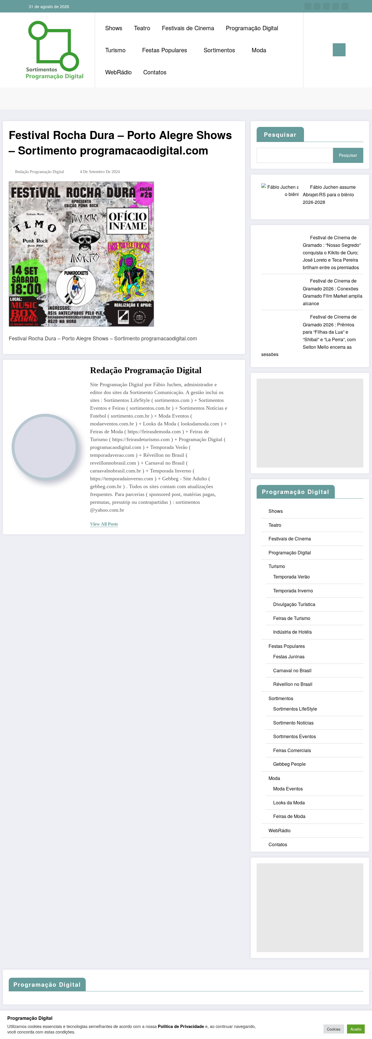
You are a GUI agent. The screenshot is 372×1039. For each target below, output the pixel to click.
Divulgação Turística (294, 604)
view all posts (104, 524)
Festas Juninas (289, 656)
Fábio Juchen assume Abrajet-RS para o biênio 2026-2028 (329, 194)
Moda (259, 50)
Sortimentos (219, 50)
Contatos (155, 72)
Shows (113, 28)
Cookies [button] (334, 1029)
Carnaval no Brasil (292, 670)
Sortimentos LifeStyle (295, 708)
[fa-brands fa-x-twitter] (317, 6)
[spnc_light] (324, 49)
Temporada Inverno (293, 590)
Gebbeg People (289, 764)
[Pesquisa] (313, 50)
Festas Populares (164, 50)
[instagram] (335, 6)
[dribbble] (326, 6)
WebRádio (118, 72)
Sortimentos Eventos (294, 736)
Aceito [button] (355, 1029)
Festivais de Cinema (188, 28)
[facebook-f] (307, 6)
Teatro (142, 28)
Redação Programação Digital (39, 172)
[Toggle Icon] (339, 49)
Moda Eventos (288, 788)
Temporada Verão (291, 576)
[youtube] (344, 6)
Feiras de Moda (289, 816)
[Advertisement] (310, 423)
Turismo (115, 50)
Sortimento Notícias (293, 722)
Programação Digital (252, 28)
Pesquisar (348, 155)
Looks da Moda (289, 802)
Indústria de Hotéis (292, 631)
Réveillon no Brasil (292, 684)
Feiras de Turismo (291, 618)
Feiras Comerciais (292, 750)
